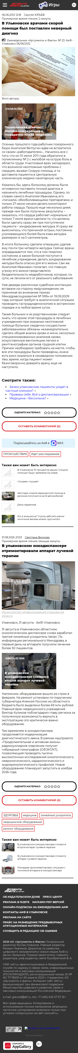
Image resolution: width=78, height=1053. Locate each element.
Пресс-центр (52, 896)
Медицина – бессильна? (27, 398)
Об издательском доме (21, 896)
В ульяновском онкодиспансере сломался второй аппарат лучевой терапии (41, 846)
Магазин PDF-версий (48, 902)
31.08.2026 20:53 (12, 537)
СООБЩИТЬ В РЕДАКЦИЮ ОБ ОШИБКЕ (30, 931)
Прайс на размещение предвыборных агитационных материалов (32, 924)
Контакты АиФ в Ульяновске (25, 912)
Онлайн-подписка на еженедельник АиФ (35, 907)
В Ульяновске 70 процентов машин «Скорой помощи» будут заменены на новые (42, 471)
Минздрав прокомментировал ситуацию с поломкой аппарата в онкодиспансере (41, 869)
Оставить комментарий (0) (39, 426)
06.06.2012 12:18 (11, 14)
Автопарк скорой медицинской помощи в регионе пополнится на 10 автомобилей (41, 494)
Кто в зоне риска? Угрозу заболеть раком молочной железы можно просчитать (40, 518)
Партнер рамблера (34, 1035)
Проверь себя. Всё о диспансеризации (39, 394)
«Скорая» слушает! (28, 481)
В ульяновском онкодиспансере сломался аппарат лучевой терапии (41, 857)
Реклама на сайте (17, 917)
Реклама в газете (16, 902)
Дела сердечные (26, 504)
